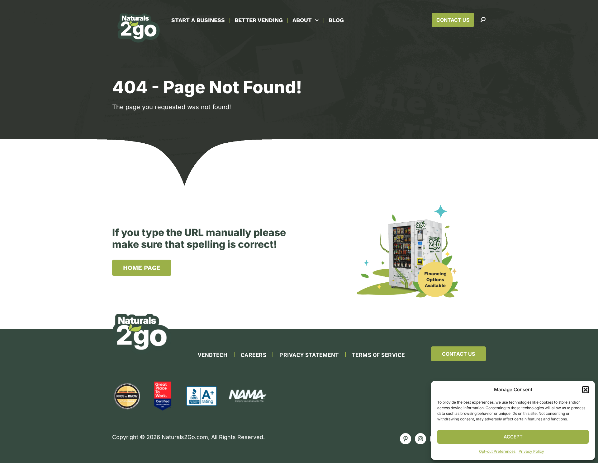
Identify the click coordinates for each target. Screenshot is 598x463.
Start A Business (198, 20)
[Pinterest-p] (405, 438)
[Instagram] (420, 438)
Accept (513, 437)
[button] (585, 390)
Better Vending (259, 20)
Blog (336, 20)
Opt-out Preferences (497, 451)
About (302, 20)
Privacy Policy (531, 451)
